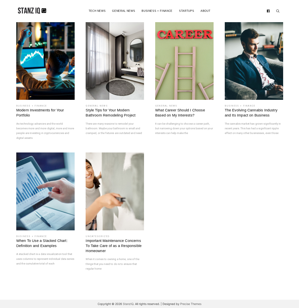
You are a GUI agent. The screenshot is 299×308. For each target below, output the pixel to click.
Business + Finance (157, 10)
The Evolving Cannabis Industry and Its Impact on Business (251, 112)
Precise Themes (190, 304)
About (205, 10)
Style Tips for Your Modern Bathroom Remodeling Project (110, 112)
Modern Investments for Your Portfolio (40, 112)
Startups (186, 10)
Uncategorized (98, 236)
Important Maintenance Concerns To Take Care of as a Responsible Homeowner (114, 246)
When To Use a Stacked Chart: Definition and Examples (42, 243)
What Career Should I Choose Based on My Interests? (180, 112)
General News (123, 10)
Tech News (97, 10)
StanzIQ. (128, 304)
